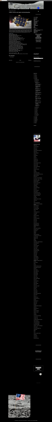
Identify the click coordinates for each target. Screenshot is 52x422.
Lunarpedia (35, 214)
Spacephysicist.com (36, 308)
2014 (35, 77)
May (35, 111)
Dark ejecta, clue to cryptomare (37, 83)
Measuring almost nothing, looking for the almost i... (38, 94)
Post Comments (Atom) (21, 62)
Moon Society (35, 220)
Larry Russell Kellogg (36, 208)
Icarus (34, 201)
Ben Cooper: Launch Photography (38, 177)
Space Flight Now (36, 274)
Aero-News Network (36, 146)
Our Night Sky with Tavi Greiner (37, 235)
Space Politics (35, 282)
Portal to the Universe (36, 245)
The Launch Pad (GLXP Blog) (37, 315)
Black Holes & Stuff (36, 181)
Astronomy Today (36, 165)
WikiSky (35, 330)
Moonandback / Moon (36, 224)
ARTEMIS (35, 29)
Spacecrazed (35, 303)
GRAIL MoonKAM (36, 31)
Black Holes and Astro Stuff (37, 182)
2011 (35, 117)
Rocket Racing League (36, 250)
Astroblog (35, 156)
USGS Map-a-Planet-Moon (37, 30)
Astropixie (35, 170)
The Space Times (36, 318)
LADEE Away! (10, 34)
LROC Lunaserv (36, 22)
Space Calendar (36, 269)
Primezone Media (36, 246)
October (36, 81)
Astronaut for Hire (36, 160)
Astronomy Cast (36, 161)
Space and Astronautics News (37, 293)
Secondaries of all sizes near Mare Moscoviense (38, 103)
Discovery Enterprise (36, 190)
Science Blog (35, 254)
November (36, 80)
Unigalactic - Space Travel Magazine (38, 325)
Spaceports (35, 309)
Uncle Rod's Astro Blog (36, 324)
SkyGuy (35, 263)
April (35, 112)
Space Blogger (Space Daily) (37, 267)
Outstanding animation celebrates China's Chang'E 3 (37, 86)
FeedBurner (40, 370)
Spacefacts (35, 304)
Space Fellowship (36, 273)
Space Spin (35, 288)
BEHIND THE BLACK (36, 175)
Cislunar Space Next (36, 53)
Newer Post (10, 60)
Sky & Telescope (36, 262)
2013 (35, 78)
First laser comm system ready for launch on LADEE (15, 38)
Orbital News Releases (36, 234)
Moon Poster (35, 219)
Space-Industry (35, 294)
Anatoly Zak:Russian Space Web (38, 150)
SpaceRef (35, 299)
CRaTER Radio (35, 23)
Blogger (36, 420)
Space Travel (35, 289)
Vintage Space (35, 329)
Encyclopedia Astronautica (37, 192)
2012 (35, 116)
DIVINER (35, 24)
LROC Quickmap (36, 21)
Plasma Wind (35, 244)
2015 (35, 76)
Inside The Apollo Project (37, 202)
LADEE (34, 32)
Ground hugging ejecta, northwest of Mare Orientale (38, 90)
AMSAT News (35, 145)
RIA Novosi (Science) (36, 249)
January (36, 115)
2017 (35, 74)
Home (20, 60)
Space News (35, 279)
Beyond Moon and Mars (36, 180)
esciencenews (35, 335)
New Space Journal (36, 229)
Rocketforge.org (36, 251)
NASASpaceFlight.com (36, 225)
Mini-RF (35, 27)
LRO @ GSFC (35, 18)
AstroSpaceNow (36, 155)
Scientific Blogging (36, 256)
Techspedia (35, 314)
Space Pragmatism (36, 283)
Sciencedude (35, 255)
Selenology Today (36, 259)
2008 (35, 120)
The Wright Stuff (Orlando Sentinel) (38, 319)
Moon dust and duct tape (11, 51)
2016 (35, 75)
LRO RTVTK (35, 19)
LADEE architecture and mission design (13, 42)
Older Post (29, 60)
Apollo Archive (35, 151)
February (36, 114)
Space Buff (35, 268)
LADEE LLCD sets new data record (38, 88)
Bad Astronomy (35, 176)
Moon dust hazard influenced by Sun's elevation (14, 47)
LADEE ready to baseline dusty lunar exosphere (14, 37)
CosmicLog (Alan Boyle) (36, 187)
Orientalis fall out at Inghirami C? (37, 105)
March (36, 113)
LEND (34, 26)
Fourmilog (35, 196)
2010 (35, 118)
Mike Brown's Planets (36, 215)
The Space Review (36, 54)
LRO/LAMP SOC (36, 25)
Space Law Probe (36, 277)
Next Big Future (35, 230)
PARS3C (35, 239)
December (36, 79)
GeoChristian (35, 197)
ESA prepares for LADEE (12, 36)
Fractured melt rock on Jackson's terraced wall (38, 92)
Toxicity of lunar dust (11, 40)
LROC (34, 20)
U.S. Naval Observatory (36, 323)
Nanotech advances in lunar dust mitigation (13, 46)
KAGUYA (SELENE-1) (36, 205)
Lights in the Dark (36, 209)
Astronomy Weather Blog (37, 166)
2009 (35, 119)
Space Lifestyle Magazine (37, 278)
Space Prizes (35, 284)
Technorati (35, 313)
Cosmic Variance (36, 186)
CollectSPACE (35, 185)
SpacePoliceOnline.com (36, 298)
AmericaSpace (35, 149)
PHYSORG (35, 240)
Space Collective (36, 272)
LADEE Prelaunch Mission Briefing (13, 35)
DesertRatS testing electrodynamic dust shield (14, 43)
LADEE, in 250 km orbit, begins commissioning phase (38, 98)
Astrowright (35, 171)
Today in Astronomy (36, 320)
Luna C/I (35, 210)
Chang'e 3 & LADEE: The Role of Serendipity (38, 84)
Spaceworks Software (36, 310)
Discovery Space (36, 191)
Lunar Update (35, 213)
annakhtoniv (35, 334)
